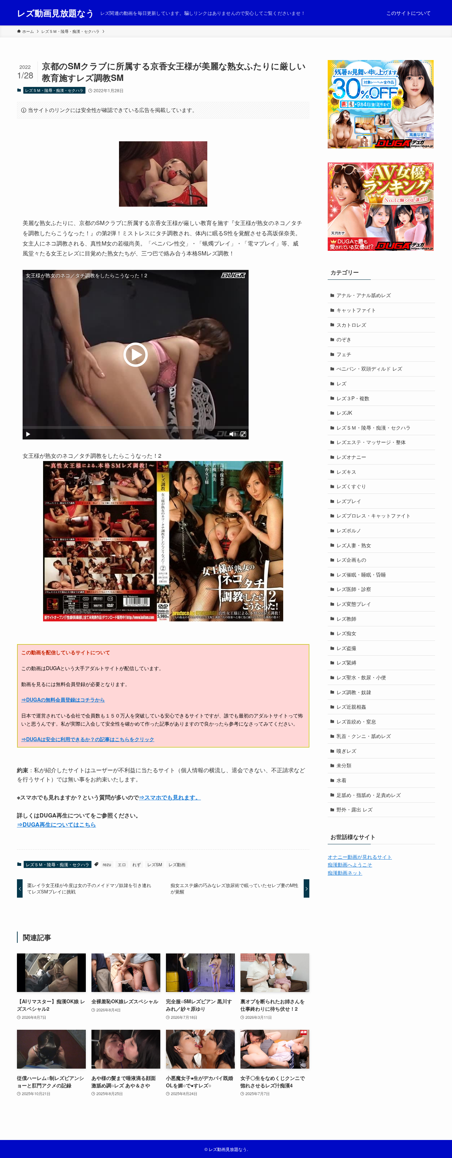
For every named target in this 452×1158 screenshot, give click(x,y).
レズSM (154, 864)
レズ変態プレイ (354, 603)
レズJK (344, 412)
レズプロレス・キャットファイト (374, 515)
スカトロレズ (351, 324)
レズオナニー (351, 456)
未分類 (344, 765)
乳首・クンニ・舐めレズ (364, 735)
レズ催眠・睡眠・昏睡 (361, 574)
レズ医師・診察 (354, 588)
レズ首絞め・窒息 (356, 721)
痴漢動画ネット (345, 872)
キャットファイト (356, 309)
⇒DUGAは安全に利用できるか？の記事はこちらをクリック (87, 739)
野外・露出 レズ (355, 809)
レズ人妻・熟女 (354, 545)
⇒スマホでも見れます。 (170, 797)
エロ (122, 864)
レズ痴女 (346, 633)
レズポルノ (349, 530)
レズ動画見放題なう (56, 12)
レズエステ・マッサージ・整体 (371, 441)
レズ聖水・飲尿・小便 (361, 677)
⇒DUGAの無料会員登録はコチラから (63, 699)
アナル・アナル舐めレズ (364, 295)
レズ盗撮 (346, 647)
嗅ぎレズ (346, 750)
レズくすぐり (351, 486)
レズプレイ (349, 500)
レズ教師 (346, 618)
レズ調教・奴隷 (354, 692)
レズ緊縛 (346, 662)
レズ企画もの (351, 559)
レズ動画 (176, 864)
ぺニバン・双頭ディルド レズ (369, 368)
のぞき (344, 339)
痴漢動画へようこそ (350, 864)
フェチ (344, 354)
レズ (341, 383)
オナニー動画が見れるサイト (360, 856)
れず (136, 864)
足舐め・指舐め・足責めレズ (369, 794)
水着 (341, 780)
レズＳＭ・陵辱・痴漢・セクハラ (54, 90)
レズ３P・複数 (353, 398)
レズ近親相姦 (351, 706)
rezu (107, 864)
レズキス (346, 471)
